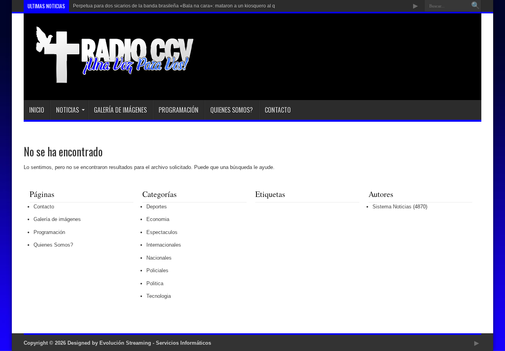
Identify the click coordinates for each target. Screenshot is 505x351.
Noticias (67, 110)
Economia (157, 219)
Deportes (156, 207)
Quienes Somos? (231, 110)
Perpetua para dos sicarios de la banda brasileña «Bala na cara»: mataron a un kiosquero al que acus (182, 6)
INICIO (36, 110)
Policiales (157, 270)
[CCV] (109, 80)
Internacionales (163, 245)
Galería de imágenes (120, 110)
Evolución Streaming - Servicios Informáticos (155, 343)
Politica (154, 283)
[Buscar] (475, 6)
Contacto (278, 110)
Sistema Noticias (391, 207)
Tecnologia (158, 296)
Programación (178, 110)
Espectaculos (162, 232)
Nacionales (159, 258)
